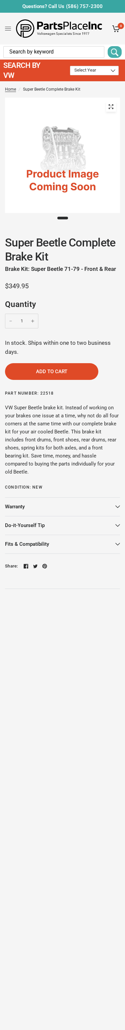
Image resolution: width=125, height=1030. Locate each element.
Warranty (15, 507)
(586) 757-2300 (84, 6)
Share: (11, 566)
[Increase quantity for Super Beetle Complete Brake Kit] (32, 321)
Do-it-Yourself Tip (25, 525)
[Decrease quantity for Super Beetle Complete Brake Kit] (10, 321)
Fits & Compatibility (27, 544)
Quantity (20, 304)
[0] (115, 28)
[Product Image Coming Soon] (111, 107)
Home (10, 89)
